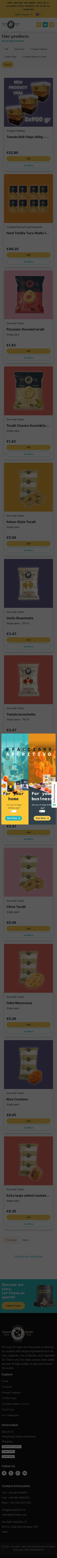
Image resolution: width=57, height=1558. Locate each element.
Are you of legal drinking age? (14, 806)
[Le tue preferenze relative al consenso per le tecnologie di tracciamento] (54, 795)
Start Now (12, 818)
